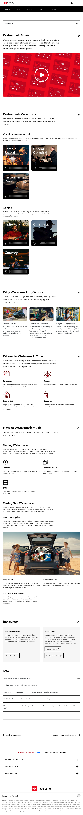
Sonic (40, 9)
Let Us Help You (11, 773)
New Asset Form (51, 649)
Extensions (52, 9)
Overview (6, 9)
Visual (18, 9)
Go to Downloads (12, 656)
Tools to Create (11, 766)
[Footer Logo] (41, 789)
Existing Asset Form (53, 656)
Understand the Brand (14, 759)
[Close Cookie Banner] (79, 795)
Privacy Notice (58, 809)
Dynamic (29, 9)
